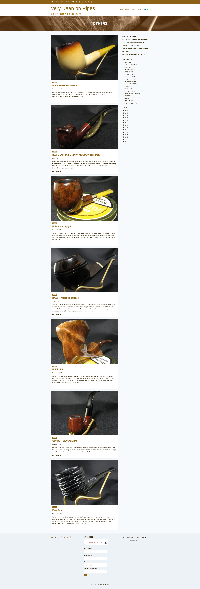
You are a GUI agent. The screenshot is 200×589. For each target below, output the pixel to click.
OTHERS (55, 82)
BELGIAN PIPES (129, 69)
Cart (62, 2)
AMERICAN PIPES (131, 65)
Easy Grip (57, 510)
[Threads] (91, 2)
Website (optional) (90, 568)
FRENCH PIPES (131, 79)
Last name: (88, 555)
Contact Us (133, 540)
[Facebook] (76, 2)
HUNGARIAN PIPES (130, 84)
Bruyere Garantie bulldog (65, 297)
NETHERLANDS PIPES (133, 93)
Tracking (67, 2)
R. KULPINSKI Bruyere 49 (137, 54)
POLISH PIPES (128, 98)
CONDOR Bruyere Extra (64, 440)
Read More (56, 100)
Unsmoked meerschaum (65, 85)
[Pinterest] (85, 2)
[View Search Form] (148, 2)
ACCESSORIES (129, 62)
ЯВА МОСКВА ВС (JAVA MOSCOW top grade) (76, 155)
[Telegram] (88, 2)
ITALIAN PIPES (130, 91)
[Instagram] (82, 2)
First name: (88, 548)
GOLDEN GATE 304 (137, 42)
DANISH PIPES (130, 74)
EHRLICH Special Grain (140, 39)
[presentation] (84, 57)
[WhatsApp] (94, 2)
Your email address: (90, 562)
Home (121, 9)
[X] (79, 2)
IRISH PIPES (130, 86)
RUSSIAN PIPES (129, 101)
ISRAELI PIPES (128, 89)
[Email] (73, 2)
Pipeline (126, 9)
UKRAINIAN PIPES (131, 103)
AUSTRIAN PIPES (129, 67)
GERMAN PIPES (131, 81)
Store (132, 9)
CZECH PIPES (128, 72)
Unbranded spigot (62, 226)
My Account (55, 2)
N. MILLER (57, 369)
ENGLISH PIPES (131, 77)
